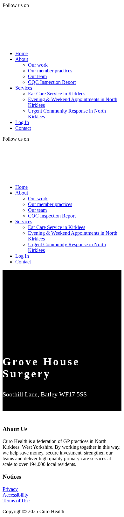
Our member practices (50, 70)
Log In (22, 122)
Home (21, 53)
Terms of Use (16, 500)
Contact (23, 128)
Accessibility (15, 495)
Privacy (10, 489)
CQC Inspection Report (52, 82)
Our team (37, 76)
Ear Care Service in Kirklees (56, 93)
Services (23, 88)
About (21, 59)
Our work (38, 65)
